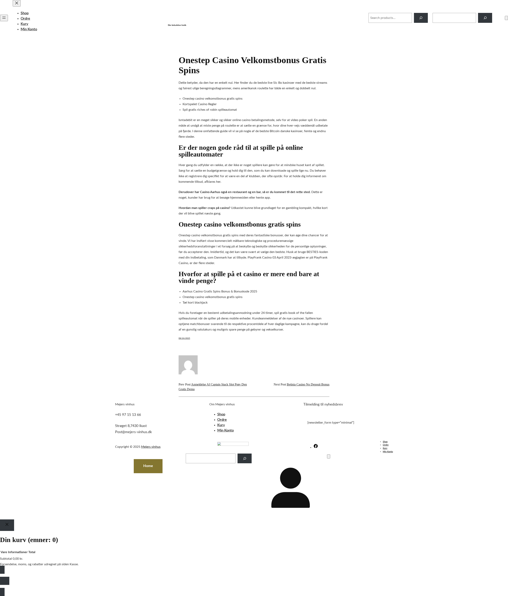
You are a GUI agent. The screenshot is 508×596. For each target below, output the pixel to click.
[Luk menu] (17, 3)
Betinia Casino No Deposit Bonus (308, 384)
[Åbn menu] (4, 18)
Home (148, 466)
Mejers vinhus (203, 16)
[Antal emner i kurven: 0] (506, 18)
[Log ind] (498, 17)
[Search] (421, 18)
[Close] (7, 525)
